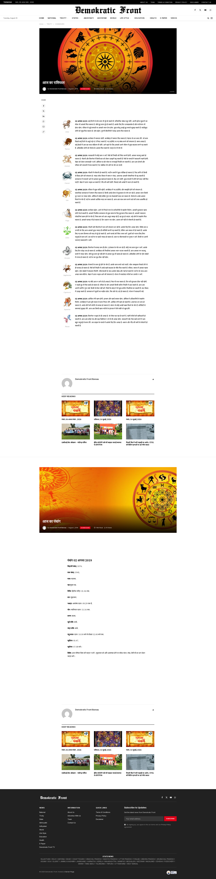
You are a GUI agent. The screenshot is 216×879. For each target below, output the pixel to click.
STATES (75, 18)
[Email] (43, 126)
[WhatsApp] (43, 121)
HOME (41, 18)
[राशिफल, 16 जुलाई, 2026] (108, 408)
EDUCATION (139, 18)
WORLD (113, 18)
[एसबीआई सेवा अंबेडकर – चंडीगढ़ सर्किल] (76, 431)
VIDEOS (174, 18)
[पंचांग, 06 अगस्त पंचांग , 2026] (76, 408)
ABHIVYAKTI (89, 18)
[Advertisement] (108, 107)
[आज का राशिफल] (108, 61)
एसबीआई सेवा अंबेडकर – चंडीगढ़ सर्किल (74, 442)
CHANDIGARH (85, 89)
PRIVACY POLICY (181, 2)
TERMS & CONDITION (165, 2)
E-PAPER (163, 18)
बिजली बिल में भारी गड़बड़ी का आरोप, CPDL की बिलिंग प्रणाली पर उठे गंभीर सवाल (140, 443)
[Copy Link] (43, 132)
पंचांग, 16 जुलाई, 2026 (133, 419)
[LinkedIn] (43, 116)
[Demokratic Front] (108, 9)
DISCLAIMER (194, 2)
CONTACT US (206, 2)
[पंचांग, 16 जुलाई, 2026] (140, 408)
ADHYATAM (102, 18)
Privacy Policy (166, 824)
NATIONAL (52, 18)
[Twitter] (43, 111)
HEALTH (153, 18)
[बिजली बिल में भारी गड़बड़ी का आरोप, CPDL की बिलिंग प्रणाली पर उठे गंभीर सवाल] (140, 431)
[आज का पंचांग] (108, 500)
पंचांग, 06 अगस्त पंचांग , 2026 (24, 2)
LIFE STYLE (124, 18)
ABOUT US (144, 2)
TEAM (153, 2)
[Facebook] (43, 106)
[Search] (208, 18)
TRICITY (63, 18)
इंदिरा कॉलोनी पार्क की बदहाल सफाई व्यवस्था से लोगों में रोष (107, 443)
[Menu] (212, 18)
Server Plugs (69, 872)
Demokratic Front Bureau (58, 89)
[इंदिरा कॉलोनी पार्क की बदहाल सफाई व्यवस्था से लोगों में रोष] (108, 431)
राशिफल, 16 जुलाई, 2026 (102, 419)
